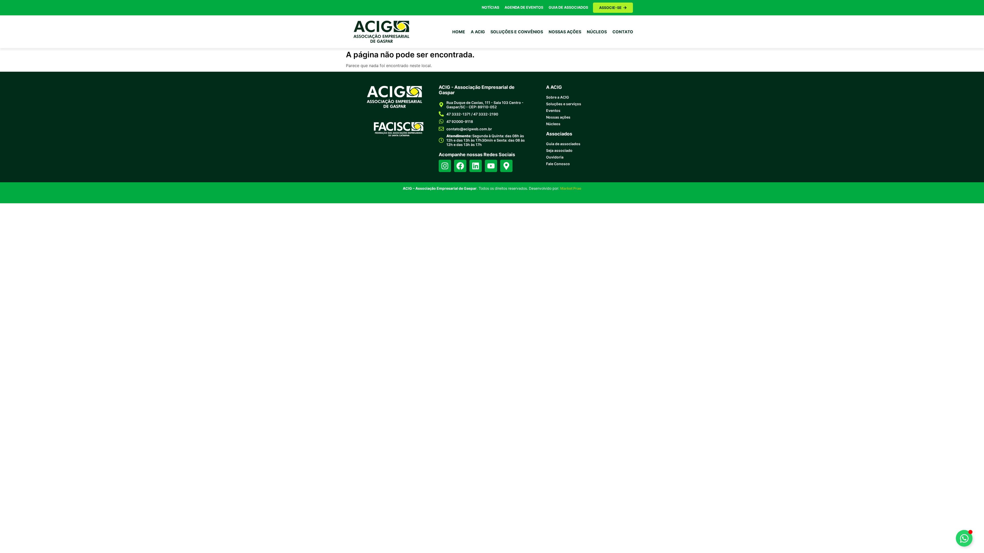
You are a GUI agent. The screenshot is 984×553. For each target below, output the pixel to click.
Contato (622, 31)
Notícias (490, 7)
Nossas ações (565, 31)
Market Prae (570, 188)
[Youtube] (491, 166)
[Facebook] (460, 166)
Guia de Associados (568, 7)
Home (458, 31)
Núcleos (597, 31)
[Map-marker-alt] (506, 166)
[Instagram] (445, 166)
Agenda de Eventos (524, 7)
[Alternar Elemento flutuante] (964, 538)
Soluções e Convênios (516, 31)
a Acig (478, 31)
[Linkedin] (475, 166)
